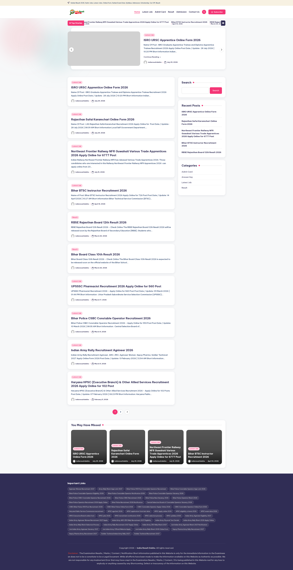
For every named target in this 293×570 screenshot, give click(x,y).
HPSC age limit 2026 (115, 511)
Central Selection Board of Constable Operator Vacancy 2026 (169, 502)
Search (186, 82)
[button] (216, 12)
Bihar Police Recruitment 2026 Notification (127, 502)
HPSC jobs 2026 (104, 516)
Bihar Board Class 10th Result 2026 (95, 254)
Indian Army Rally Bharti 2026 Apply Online (198, 520)
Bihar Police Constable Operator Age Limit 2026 (188, 489)
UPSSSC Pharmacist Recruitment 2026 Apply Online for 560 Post (116, 286)
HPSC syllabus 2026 (174, 516)
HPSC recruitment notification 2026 (128, 516)
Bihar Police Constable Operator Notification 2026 (126, 493)
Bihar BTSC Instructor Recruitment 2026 (169, 22)
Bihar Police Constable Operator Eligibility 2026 (86, 493)
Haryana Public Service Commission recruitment (86, 511)
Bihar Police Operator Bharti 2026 (185, 498)
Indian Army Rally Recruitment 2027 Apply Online (121, 525)
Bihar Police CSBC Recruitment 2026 (128, 498)
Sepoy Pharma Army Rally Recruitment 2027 (188, 529)
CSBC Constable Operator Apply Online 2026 (153, 507)
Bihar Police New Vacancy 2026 (157, 498)
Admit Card (187, 172)
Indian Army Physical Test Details (167, 520)
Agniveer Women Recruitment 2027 (81, 489)
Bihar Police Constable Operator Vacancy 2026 (166, 493)
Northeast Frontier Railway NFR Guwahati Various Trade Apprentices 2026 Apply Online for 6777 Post (104, 22)
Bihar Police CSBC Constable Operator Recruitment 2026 (111, 318)
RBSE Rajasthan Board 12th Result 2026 (207, 22)
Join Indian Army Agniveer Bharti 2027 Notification (189, 525)
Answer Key (187, 177)
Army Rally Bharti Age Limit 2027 (110, 489)
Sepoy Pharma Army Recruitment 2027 (83, 534)
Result (75, 217)
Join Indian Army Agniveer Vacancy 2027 (83, 529)
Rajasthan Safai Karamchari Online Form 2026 (102, 119)
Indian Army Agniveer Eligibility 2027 (198, 516)
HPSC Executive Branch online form (81, 516)
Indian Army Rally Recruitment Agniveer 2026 (102, 350)
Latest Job (149, 35)
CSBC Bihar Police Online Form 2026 (120, 507)
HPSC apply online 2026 (163, 511)
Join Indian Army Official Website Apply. (117, 529)
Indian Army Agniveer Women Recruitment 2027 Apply (88, 520)
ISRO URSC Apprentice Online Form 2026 (172, 40)
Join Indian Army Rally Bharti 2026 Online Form (151, 529)
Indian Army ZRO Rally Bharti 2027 (154, 525)
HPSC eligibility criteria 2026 (186, 511)
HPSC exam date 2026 (209, 511)
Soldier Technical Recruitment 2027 (147, 534)
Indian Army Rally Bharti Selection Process (84, 525)
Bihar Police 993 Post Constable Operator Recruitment (146, 489)
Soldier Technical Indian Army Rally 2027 (115, 534)
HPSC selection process (153, 516)
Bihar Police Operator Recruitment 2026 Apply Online (88, 502)
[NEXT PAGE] (127, 411)
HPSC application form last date (138, 511)
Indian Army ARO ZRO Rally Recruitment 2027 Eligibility (131, 520)
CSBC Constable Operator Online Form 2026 (191, 507)
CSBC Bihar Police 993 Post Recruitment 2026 (86, 507)
